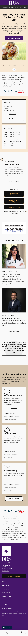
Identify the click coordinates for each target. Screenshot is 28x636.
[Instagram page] (6, 604)
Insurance (4, 600)
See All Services (14, 498)
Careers (20, 613)
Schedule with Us (14, 38)
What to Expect (14, 181)
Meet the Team (14, 332)
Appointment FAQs (14, 201)
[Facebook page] (3, 604)
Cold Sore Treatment (9, 413)
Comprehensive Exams (10, 419)
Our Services (5, 585)
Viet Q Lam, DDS (8, 315)
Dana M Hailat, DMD (9, 271)
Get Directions (14, 119)
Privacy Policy (5, 613)
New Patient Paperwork (14, 194)
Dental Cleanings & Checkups (12, 416)
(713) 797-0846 (12, 114)
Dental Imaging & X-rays (10, 490)
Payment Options (14, 207)
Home (3, 581)
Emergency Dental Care (10, 454)
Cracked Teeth (8, 457)
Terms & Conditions (13, 613)
